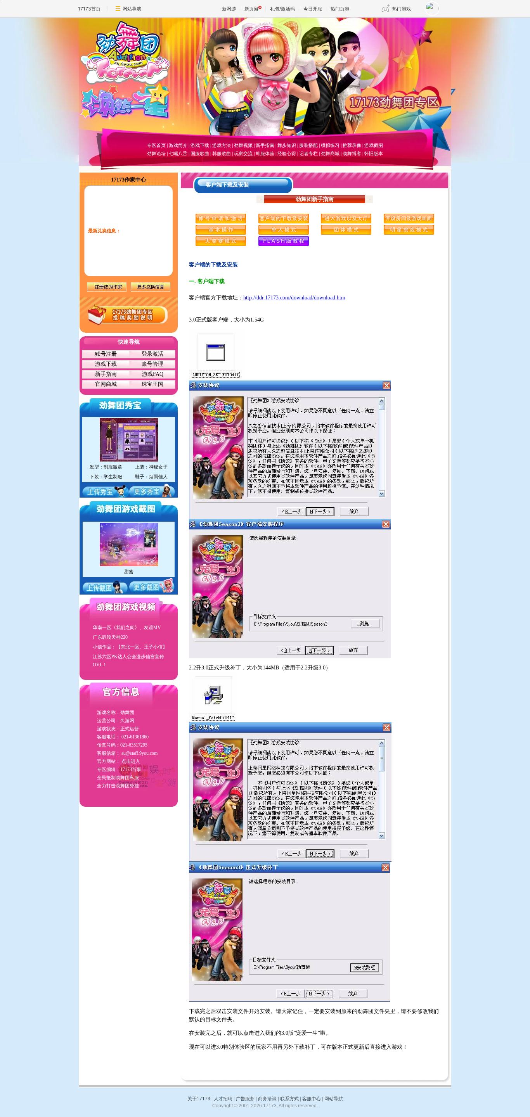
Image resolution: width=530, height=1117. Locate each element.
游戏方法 (221, 145)
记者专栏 (308, 153)
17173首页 (89, 9)
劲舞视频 (243, 145)
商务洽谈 (267, 1098)
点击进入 (130, 761)
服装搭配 (308, 145)
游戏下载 (200, 145)
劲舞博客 (352, 153)
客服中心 (311, 1098)
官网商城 (106, 384)
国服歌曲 (200, 153)
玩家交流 (243, 153)
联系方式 (289, 1098)
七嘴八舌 (178, 153)
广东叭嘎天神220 (110, 637)
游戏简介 (178, 145)
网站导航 (132, 9)
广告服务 (245, 1098)
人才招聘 (223, 1098)
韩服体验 (265, 153)
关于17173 (198, 1098)
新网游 (229, 9)
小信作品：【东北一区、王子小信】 (130, 647)
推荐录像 (352, 145)
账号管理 (152, 364)
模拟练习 (330, 145)
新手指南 (265, 145)
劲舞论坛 (156, 153)
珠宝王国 (152, 384)
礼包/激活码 (282, 9)
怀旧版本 (373, 153)
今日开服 (312, 9)
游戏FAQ (152, 374)
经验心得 (286, 153)
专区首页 (156, 145)
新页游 (251, 9)
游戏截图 (373, 145)
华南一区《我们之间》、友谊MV (127, 627)
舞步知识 (286, 145)
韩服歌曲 (221, 153)
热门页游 (340, 9)
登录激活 (152, 354)
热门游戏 (401, 9)
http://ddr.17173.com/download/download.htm (294, 298)
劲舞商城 (330, 153)
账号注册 (106, 354)
